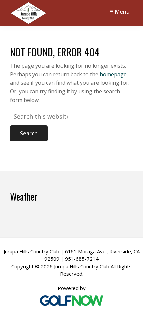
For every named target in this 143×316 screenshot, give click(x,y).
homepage (113, 74)
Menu (122, 11)
